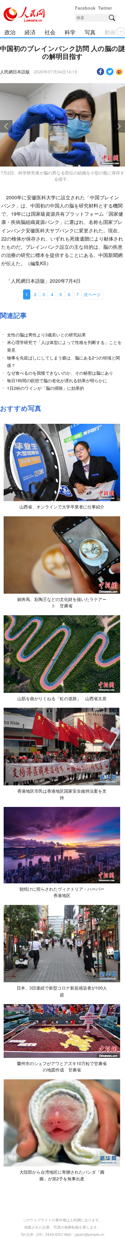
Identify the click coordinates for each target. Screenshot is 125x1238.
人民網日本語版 (15, 72)
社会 (50, 32)
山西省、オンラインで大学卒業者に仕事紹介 (61, 507)
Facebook (85, 8)
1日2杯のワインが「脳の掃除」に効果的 (45, 388)
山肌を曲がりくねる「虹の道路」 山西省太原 (61, 698)
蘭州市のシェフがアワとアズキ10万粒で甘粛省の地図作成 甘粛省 (62, 1066)
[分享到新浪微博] (119, 71)
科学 (70, 32)
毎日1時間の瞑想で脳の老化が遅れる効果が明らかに (57, 380)
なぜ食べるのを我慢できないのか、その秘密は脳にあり (60, 373)
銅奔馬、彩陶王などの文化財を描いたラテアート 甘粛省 (61, 602)
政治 (10, 32)
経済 (30, 32)
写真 (90, 32)
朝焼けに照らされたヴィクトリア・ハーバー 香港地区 (64, 892)
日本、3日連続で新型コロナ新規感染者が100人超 (62, 991)
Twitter (105, 8)
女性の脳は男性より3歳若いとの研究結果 (46, 335)
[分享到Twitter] (110, 71)
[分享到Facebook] (100, 71)
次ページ (92, 294)
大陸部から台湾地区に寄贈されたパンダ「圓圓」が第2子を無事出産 (61, 1175)
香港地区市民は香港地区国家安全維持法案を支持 (61, 794)
